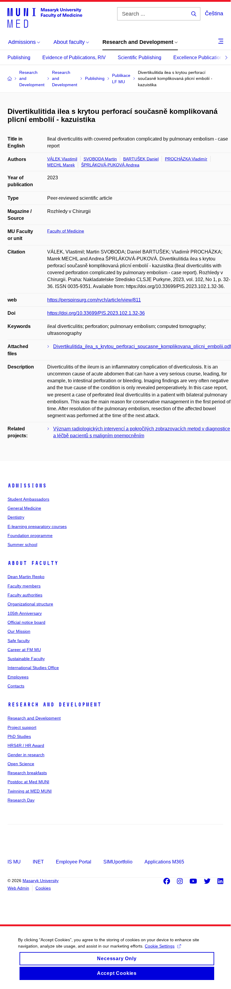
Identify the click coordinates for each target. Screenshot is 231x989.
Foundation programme (30, 535)
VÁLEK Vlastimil (62, 158)
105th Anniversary (25, 613)
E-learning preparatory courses (37, 526)
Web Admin (18, 888)
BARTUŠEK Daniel (141, 158)
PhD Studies (19, 736)
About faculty (33, 563)
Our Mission (19, 631)
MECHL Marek (61, 164)
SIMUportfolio (117, 861)
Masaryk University (41, 880)
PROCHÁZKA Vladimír (186, 158)
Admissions (27, 485)
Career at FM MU (24, 649)
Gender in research (26, 754)
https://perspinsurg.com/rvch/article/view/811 (94, 299)
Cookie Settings (160, 946)
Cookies (43, 888)
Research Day (21, 800)
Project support (22, 727)
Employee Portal (73, 861)
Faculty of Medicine (65, 231)
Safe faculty (19, 640)
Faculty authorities (25, 595)
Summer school (22, 544)
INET (38, 861)
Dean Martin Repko (26, 576)
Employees (18, 677)
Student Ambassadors (28, 499)
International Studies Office (33, 667)
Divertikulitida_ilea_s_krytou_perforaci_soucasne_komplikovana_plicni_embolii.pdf (142, 346)
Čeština (214, 14)
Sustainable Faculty (26, 658)
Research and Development (54, 704)
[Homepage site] (45, 17)
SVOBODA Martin (100, 158)
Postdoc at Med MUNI (28, 781)
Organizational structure (30, 604)
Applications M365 (164, 861)
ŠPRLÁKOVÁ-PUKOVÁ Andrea (110, 164)
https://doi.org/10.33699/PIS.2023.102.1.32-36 (96, 313)
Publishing (19, 57)
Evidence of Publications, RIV (74, 57)
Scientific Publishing (139, 57)
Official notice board (26, 622)
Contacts (16, 686)
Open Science (21, 763)
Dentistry (16, 517)
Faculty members (24, 586)
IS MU (14, 861)
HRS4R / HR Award (26, 745)
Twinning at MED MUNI (30, 791)
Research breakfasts (27, 772)
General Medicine (24, 508)
